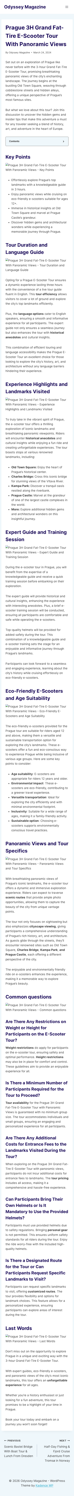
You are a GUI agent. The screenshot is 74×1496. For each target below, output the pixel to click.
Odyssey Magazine (19, 52)
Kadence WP (44, 1485)
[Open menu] (67, 6)
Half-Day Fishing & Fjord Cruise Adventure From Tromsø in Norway (57, 1450)
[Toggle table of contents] (63, 141)
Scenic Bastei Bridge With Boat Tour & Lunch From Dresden (18, 1448)
